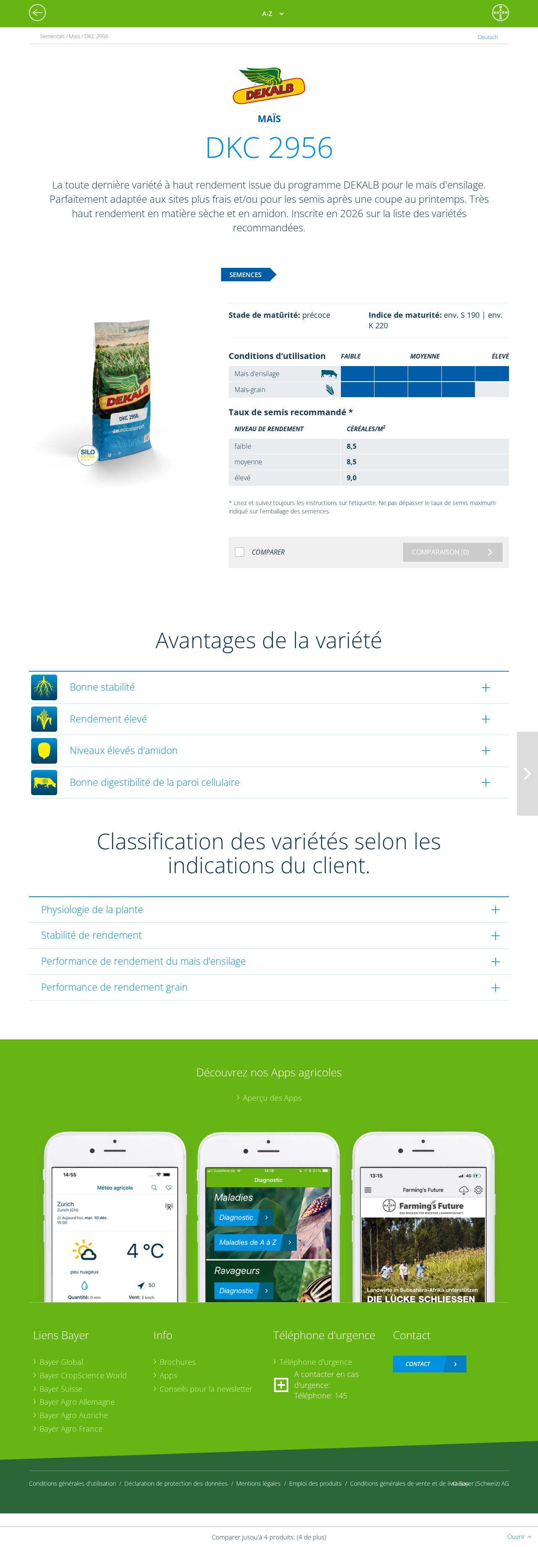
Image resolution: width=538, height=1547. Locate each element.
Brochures (177, 1362)
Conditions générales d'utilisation (72, 1483)
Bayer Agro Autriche (74, 1415)
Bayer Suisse (61, 1389)
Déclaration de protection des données (176, 1483)
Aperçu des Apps (272, 1098)
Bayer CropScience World (83, 1375)
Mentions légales (258, 1483)
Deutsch (488, 37)
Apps (168, 1375)
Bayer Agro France (71, 1429)
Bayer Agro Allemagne (77, 1402)
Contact (418, 1364)
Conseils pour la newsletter (206, 1389)
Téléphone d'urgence (316, 1362)
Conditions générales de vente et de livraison (409, 1483)
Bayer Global (61, 1362)
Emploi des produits (315, 1483)
